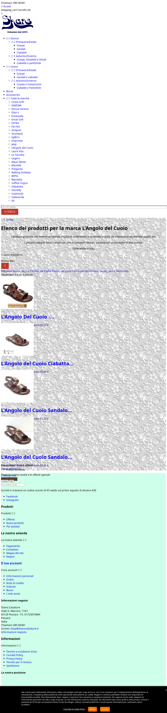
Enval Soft (17, 119)
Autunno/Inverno (24, 56)
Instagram (12, 500)
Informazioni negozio (14, 632)
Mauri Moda (18, 162)
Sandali (21, 49)
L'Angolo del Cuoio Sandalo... (36, 410)
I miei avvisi (13, 593)
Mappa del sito (15, 553)
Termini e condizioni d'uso (21, 651)
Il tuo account (11, 563)
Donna (12, 38)
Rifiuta (92, 709)
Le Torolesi (17, 155)
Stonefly (16, 190)
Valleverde (17, 197)
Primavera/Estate (23, 42)
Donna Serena (19, 109)
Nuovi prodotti (15, 523)
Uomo (12, 66)
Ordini (10, 579)
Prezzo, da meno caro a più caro (71, 271)
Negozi (10, 556)
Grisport (16, 130)
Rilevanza (7, 271)
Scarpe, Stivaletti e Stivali (31, 59)
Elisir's (15, 112)
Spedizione (12, 665)
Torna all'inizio (10, 468)
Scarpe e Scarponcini (29, 84)
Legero (15, 158)
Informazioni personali (19, 576)
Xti (12, 200)
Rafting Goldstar (21, 172)
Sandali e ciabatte (27, 77)
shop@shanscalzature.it (24, 628)
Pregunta (17, 169)
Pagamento (13, 546)
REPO (14, 176)
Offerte (10, 519)
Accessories (13, 95)
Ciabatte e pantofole (29, 63)
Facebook (12, 496)
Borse (9, 91)
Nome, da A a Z (22, 271)
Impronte (17, 140)
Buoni (9, 590)
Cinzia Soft (17, 102)
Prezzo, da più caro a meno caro (110, 271)
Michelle (16, 165)
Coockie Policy (14, 655)
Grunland (17, 133)
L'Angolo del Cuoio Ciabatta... (37, 363)
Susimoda (17, 193)
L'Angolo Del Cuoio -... (27, 316)
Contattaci (12, 549)
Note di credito (15, 583)
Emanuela (17, 116)
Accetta (105, 709)
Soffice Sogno (19, 183)
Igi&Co (15, 137)
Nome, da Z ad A (42, 271)
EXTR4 (15, 123)
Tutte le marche (17, 98)
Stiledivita (17, 186)
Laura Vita (17, 151)
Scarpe (21, 45)
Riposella (16, 179)
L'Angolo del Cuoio (22, 147)
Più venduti (13, 526)
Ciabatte (22, 52)
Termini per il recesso (19, 662)
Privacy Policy (14, 658)
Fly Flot (15, 126)
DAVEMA (16, 105)
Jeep (14, 144)
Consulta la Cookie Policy (74, 709)
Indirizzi (11, 586)
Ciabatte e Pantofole (29, 88)
